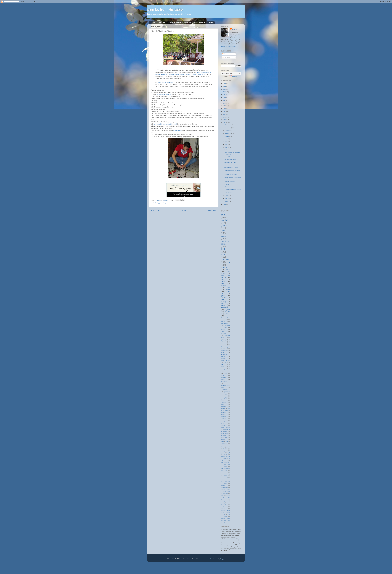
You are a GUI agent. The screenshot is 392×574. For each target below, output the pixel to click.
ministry (223, 506)
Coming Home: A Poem (231, 167)
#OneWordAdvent (225, 462)
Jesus (225, 374)
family (157, 203)
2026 (224, 83)
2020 (224, 97)
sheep (222, 364)
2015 (224, 111)
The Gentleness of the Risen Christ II (232, 153)
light (229, 452)
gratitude (161, 203)
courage (227, 325)
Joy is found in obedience (165, 82)
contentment (224, 323)
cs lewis (223, 479)
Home (153, 22)
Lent (222, 368)
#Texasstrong (224, 443)
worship (223, 301)
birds (228, 314)
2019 (224, 100)
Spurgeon (224, 358)
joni (224, 497)
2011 (224, 122)
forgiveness (225, 493)
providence (224, 333)
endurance (224, 350)
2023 (224, 89)
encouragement (226, 491)
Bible (223, 248)
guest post (224, 437)
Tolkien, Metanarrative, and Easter (232, 171)
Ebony (222, 404)
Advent (223, 322)
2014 (224, 114)
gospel (222, 452)
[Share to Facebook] (181, 200)
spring (224, 514)
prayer (224, 235)
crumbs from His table (165, 9)
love (222, 299)
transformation (225, 242)
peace (222, 427)
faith (225, 393)
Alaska (223, 329)
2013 (224, 117)
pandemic (223, 416)
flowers (223, 297)
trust (223, 214)
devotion (223, 408)
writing (223, 352)
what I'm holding (225, 276)
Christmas (227, 372)
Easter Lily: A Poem (230, 162)
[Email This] (176, 200)
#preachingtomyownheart (225, 319)
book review (225, 360)
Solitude (225, 449)
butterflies (224, 308)
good (228, 310)
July (226, 139)
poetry (224, 225)
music (223, 305)
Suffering (228, 474)
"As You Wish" (228, 187)
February (227, 198)
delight (227, 312)
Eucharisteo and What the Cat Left (232, 178)
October (227, 130)
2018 (224, 103)
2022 (224, 92)
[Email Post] (172, 200)
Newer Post (155, 210)
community (227, 391)
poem (222, 441)
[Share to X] (180, 200)
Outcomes (227, 150)
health (228, 289)
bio (228, 262)
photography (224, 397)
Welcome (162, 22)
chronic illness (225, 370)
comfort (223, 339)
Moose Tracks (224, 433)
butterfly (223, 451)
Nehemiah (223, 472)
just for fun (225, 292)
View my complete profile (228, 46)
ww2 (224, 522)
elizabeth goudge (225, 489)
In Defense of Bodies (230, 159)
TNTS (225, 476)
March (227, 195)
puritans (228, 427)
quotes (167, 203)
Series (211, 22)
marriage (223, 439)
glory (222, 495)
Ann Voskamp (177, 130)
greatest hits (224, 399)
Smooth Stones (228, 157)
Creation (224, 267)
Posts (225, 54)
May (226, 144)
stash (223, 254)
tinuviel (234, 29)
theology (223, 518)
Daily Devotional (199, 22)
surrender (224, 285)
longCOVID (224, 381)
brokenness (224, 406)
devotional (223, 485)
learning (223, 503)
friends (223, 331)
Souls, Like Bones (229, 181)
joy (225, 362)
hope (222, 283)
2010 (224, 204)
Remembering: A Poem (231, 165)
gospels (228, 495)
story (229, 514)
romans (228, 512)
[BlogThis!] (178, 200)
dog (222, 303)
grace (222, 295)
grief (228, 287)
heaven (222, 400)
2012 (224, 120)
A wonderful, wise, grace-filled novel (165, 124)
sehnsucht (223, 402)
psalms (223, 343)
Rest (229, 447)
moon (225, 454)
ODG (222, 474)
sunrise (225, 516)
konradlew (210, 559)
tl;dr (225, 327)
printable (223, 508)
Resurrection (224, 389)
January (227, 201)
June (226, 142)
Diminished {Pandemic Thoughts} (179, 22)
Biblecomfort (227, 464)
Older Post (212, 210)
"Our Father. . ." (228, 192)
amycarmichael (224, 477)
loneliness (223, 412)
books (223, 281)
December (228, 125)
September (228, 133)
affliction (225, 259)
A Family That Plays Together (232, 189)
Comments (226, 57)
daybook (223, 341)
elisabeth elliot (224, 487)
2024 (224, 86)
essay (228, 269)
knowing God (224, 501)
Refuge (223, 375)
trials (222, 345)
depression (223, 435)
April (226, 147)
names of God (224, 395)
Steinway (223, 377)
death (225, 483)
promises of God (225, 456)
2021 (224, 95)
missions (223, 414)
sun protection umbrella (164, 94)
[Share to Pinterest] (183, 200)
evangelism (223, 425)
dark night (227, 481)
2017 (224, 106)
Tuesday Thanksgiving (230, 174)
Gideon (226, 184)
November (228, 128)
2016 (224, 109)
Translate (234, 76)
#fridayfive (223, 418)
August (227, 136)
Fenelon (225, 466)
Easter (222, 366)
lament (223, 379)
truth (227, 441)
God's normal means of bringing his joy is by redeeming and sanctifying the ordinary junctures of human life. (183, 73)
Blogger (222, 559)
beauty (222, 420)
